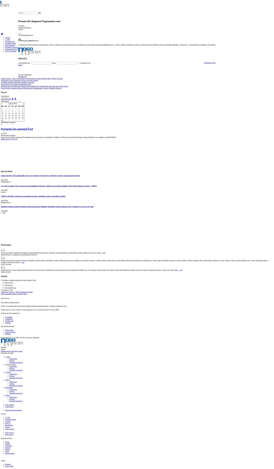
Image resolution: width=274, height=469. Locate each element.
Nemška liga (44, 86)
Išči (40, 13)
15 (19, 113)
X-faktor (45, 88)
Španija (44, 79)
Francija (60, 79)
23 (22, 115)
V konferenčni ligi (9, 288)
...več (103, 253)
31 (16, 108)
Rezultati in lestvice (11, 47)
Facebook (14, 351)
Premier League (10, 364)
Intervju (20, 88)
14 (16, 113)
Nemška (24, 82)
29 (9, 108)
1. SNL (7, 40)
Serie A (7, 380)
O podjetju (8, 317)
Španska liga (25, 86)
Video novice (9, 433)
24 (2, 118)
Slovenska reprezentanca (13, 410)
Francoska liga (54, 86)
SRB (263, 4)
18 (6, 115)
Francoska (30, 82)
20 (12, 115)
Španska (10, 82)
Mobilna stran (5, 351)
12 (9, 113)
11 (6, 113)
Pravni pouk (9, 330)
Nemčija (54, 79)
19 (9, 115)
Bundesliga (9, 388)
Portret (26, 88)
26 (9, 118)
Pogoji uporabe (10, 332)
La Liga (7, 372)
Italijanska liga (34, 86)
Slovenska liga (6, 86)
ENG (268, 4)
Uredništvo (9, 319)
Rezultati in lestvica (16, 363)
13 (12, 113)
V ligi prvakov (8, 283)
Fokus (3, 88)
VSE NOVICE (6, 99)
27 (2, 108)
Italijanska (17, 82)
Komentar (14, 88)
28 (6, 108)
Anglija (38, 79)
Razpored (17, 80)
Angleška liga (15, 86)
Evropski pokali (10, 43)
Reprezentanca (10, 45)
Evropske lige (9, 41)
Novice (7, 38)
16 (22, 113)
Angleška (4, 82)
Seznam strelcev (32, 80)
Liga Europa (14, 84)
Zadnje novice (5, 79)
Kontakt (8, 323)
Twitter (20, 351)
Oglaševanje (9, 321)
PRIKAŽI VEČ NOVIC (9, 139)
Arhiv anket (9, 466)
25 (6, 118)
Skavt (30, 88)
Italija (49, 79)
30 (12, 108)
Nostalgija (52, 88)
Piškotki (8, 334)
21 (16, 115)
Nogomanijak (37, 88)
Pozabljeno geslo (210, 63)
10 (2, 113)
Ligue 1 (7, 395)
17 (2, 115)
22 (19, 115)
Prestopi (8, 464)
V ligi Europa (8, 285)
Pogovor (59, 88)
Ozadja (7, 88)
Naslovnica (4, 80)
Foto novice (9, 435)
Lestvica (24, 80)
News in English (10, 51)
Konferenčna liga (25, 84)
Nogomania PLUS (11, 49)
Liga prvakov (20, 79)
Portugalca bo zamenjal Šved (17, 129)
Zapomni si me (85, 63)
